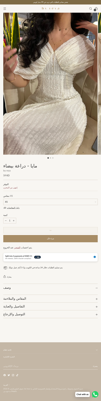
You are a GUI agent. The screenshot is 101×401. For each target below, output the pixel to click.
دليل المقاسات (13, 208)
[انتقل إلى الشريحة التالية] (95, 333)
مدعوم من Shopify (10, 391)
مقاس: (8, 196)
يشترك (95, 366)
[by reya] (50, 9)
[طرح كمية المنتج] (13, 220)
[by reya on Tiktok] (17, 375)
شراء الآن (50, 239)
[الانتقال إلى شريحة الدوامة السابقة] (89, 333)
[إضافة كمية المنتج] (5, 220)
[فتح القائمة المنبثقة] (4, 8)
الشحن (17, 247)
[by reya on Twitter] (9, 375)
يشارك (9, 277)
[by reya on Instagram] (13, 375)
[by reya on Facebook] (4, 375)
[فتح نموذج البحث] (90, 8)
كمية (5, 215)
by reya (7, 170)
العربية (5, 385)
